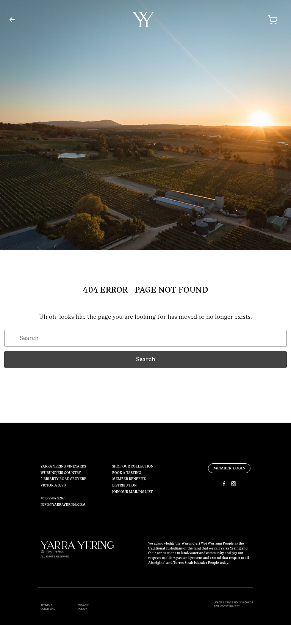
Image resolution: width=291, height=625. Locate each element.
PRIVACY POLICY (83, 607)
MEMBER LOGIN (229, 468)
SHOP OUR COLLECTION (132, 466)
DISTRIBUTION (124, 485)
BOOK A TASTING (126, 473)
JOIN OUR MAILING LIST (132, 492)
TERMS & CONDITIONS (48, 607)
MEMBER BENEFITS (129, 479)
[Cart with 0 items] (244, 19)
